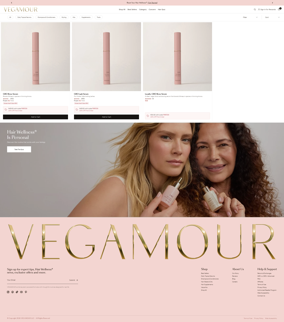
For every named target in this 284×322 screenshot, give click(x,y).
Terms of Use (261, 284)
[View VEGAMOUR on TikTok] (17, 292)
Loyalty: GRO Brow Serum (156, 94)
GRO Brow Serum (10, 94)
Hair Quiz (161, 9)
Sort (267, 17)
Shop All (122, 9)
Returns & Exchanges (264, 273)
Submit (72, 280)
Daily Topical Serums (24, 17)
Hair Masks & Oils (206, 282)
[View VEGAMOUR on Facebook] (12, 292)
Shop (204, 269)
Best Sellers (132, 9)
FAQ (258, 279)
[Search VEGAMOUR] (255, 9)
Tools (98, 17)
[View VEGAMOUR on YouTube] (21, 292)
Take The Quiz (19, 149)
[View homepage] (20, 9)
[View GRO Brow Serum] (35, 56)
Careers (234, 282)
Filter (245, 17)
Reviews (235, 276)
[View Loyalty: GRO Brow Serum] (177, 56)
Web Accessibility (263, 293)
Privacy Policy (262, 287)
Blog (233, 279)
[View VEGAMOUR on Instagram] (8, 292)
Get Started (152, 3)
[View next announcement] (272, 3)
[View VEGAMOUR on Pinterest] (26, 292)
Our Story (235, 273)
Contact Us (261, 296)
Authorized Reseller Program (266, 290)
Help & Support (267, 269)
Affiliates (260, 282)
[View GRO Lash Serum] (106, 56)
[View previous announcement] (11, 3)
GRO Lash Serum (81, 94)
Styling (64, 17)
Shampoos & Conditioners (46, 17)
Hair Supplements (207, 284)
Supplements (86, 17)
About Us (238, 269)
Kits (74, 17)
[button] (279, 9)
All (10, 17)
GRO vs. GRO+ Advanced (265, 276)
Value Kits (204, 287)
